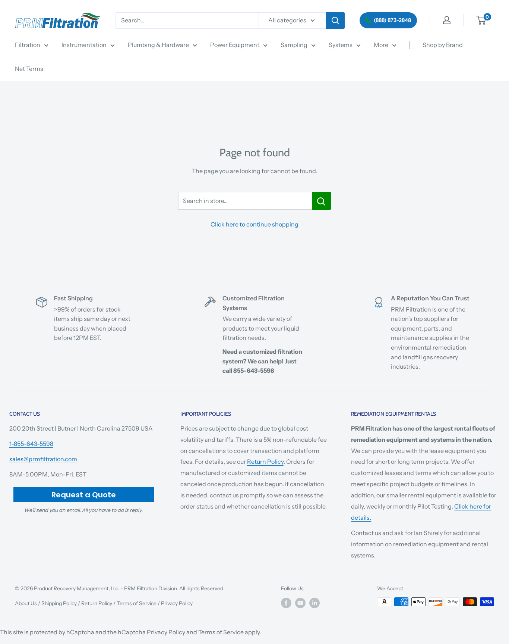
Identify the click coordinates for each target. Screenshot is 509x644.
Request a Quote (83, 495)
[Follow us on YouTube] (300, 602)
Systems (340, 45)
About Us (26, 603)
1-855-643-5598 (31, 443)
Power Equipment (234, 45)
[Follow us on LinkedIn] (314, 602)
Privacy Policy (177, 603)
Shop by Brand (443, 45)
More (381, 45)
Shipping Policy (59, 603)
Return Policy (265, 461)
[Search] (335, 20)
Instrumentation (84, 45)
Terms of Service (137, 603)
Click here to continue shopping (254, 224)
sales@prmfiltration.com (43, 459)
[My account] (446, 20)
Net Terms (29, 68)
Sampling (294, 45)
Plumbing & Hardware (158, 45)
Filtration (27, 45)
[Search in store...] (321, 201)
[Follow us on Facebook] (286, 602)
